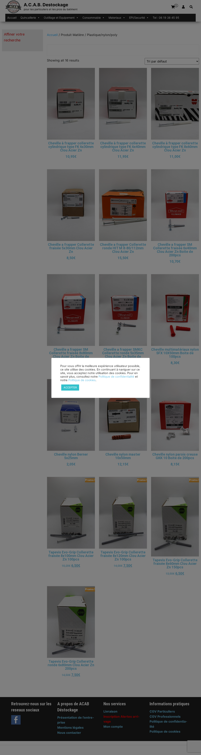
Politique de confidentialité (116, 376)
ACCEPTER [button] (70, 387)
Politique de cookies (82, 380)
